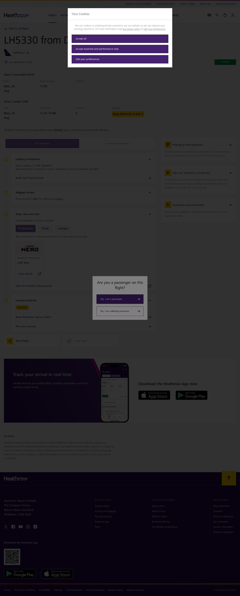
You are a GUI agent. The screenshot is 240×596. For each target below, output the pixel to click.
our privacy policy (131, 29)
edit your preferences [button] (155, 29)
